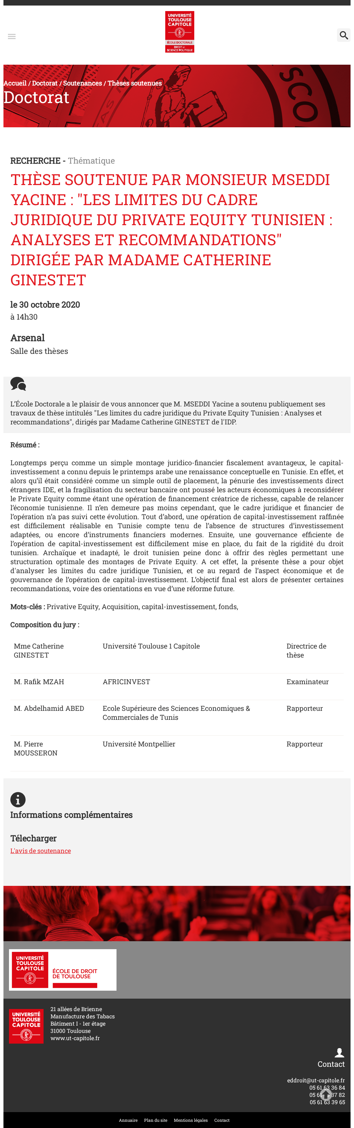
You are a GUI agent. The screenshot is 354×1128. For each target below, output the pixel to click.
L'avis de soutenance (40, 850)
